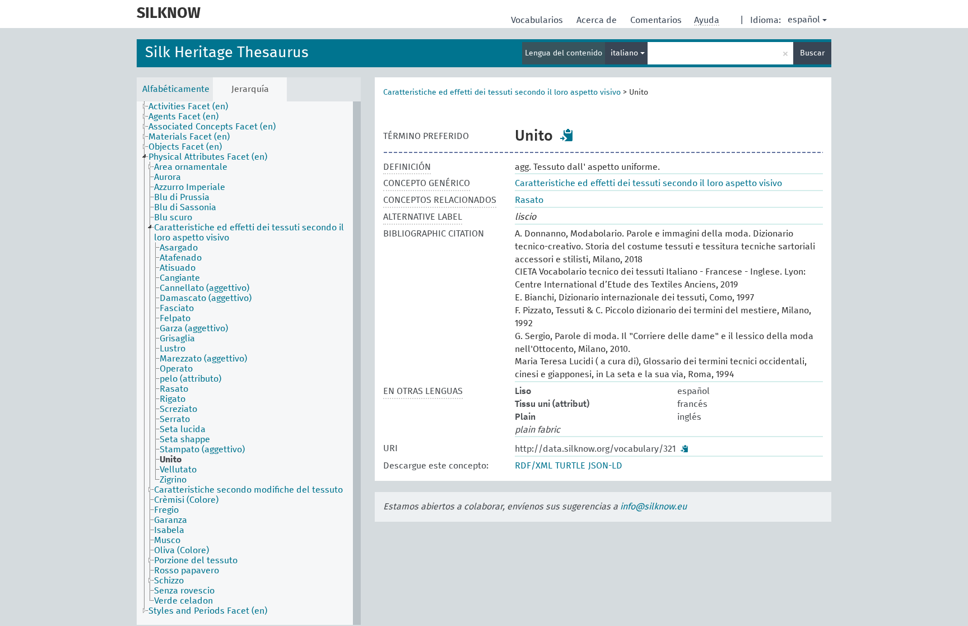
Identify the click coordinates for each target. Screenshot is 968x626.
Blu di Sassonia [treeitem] (185, 207)
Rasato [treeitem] (174, 388)
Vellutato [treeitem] (178, 469)
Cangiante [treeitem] (180, 277)
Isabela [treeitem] (169, 530)
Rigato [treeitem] (172, 399)
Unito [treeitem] (171, 459)
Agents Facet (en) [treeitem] (183, 116)
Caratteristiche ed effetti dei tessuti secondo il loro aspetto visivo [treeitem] (249, 232)
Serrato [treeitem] (175, 419)
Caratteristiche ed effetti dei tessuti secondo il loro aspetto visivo (502, 92)
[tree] (249, 363)
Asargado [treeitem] (179, 247)
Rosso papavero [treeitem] (186, 570)
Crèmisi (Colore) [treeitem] (186, 499)
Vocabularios (538, 20)
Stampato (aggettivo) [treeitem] (202, 449)
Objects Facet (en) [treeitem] (185, 146)
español (804, 19)
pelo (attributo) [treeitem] (190, 378)
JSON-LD (605, 465)
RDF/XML (533, 465)
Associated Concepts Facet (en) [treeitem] (212, 126)
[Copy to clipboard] (566, 135)
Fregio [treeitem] (166, 510)
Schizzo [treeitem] (169, 580)
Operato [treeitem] (176, 368)
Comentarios (657, 20)
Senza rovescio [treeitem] (184, 590)
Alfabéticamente (176, 89)
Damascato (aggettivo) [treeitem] (206, 298)
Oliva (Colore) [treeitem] (181, 550)
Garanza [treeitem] (170, 520)
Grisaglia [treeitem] (177, 338)
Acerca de (597, 20)
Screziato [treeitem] (178, 409)
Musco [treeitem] (167, 540)
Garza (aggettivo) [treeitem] (194, 328)
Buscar (812, 53)
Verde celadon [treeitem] (183, 600)
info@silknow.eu (653, 506)
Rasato (529, 200)
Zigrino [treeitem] (173, 479)
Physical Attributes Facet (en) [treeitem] (207, 156)
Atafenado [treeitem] (181, 257)
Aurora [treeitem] (167, 177)
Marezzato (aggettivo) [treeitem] (203, 358)
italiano (625, 53)
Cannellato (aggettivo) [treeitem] (204, 288)
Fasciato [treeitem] (177, 308)
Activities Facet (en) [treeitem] (188, 106)
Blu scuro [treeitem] (173, 217)
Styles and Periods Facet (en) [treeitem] (207, 610)
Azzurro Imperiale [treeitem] (189, 187)
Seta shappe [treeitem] (185, 439)
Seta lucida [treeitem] (183, 429)
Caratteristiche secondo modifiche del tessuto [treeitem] (248, 489)
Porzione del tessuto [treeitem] (196, 560)
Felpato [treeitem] (175, 318)
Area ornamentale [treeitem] (190, 167)
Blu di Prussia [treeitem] (182, 197)
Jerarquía (250, 89)
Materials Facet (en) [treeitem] (189, 136)
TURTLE (570, 465)
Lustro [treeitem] (172, 348)
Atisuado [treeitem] (178, 267)
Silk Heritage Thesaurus (227, 53)
